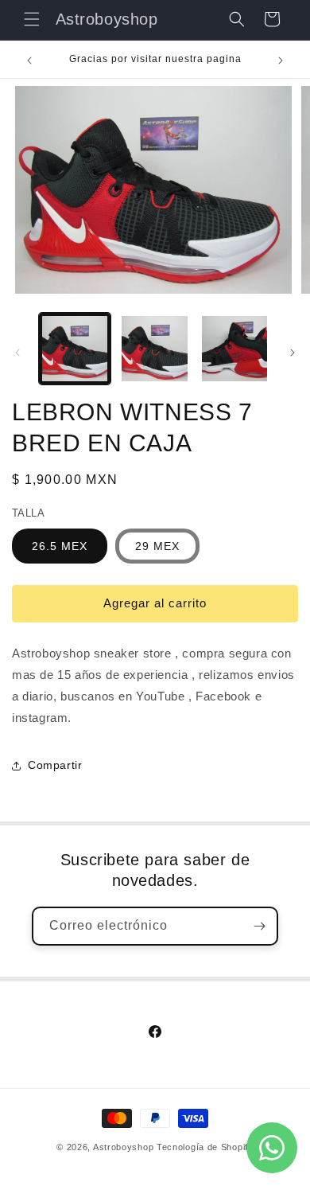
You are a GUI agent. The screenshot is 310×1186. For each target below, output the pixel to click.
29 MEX (157, 546)
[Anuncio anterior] (29, 60)
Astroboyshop (123, 1147)
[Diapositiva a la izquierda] (17, 352)
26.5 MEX (59, 546)
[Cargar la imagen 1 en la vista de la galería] (74, 348)
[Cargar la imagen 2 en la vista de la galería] (154, 348)
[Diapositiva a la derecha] (292, 352)
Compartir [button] (55, 765)
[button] (31, 19)
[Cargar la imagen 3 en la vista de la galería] (234, 348)
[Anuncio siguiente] (280, 60)
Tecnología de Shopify (205, 1147)
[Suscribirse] (259, 926)
